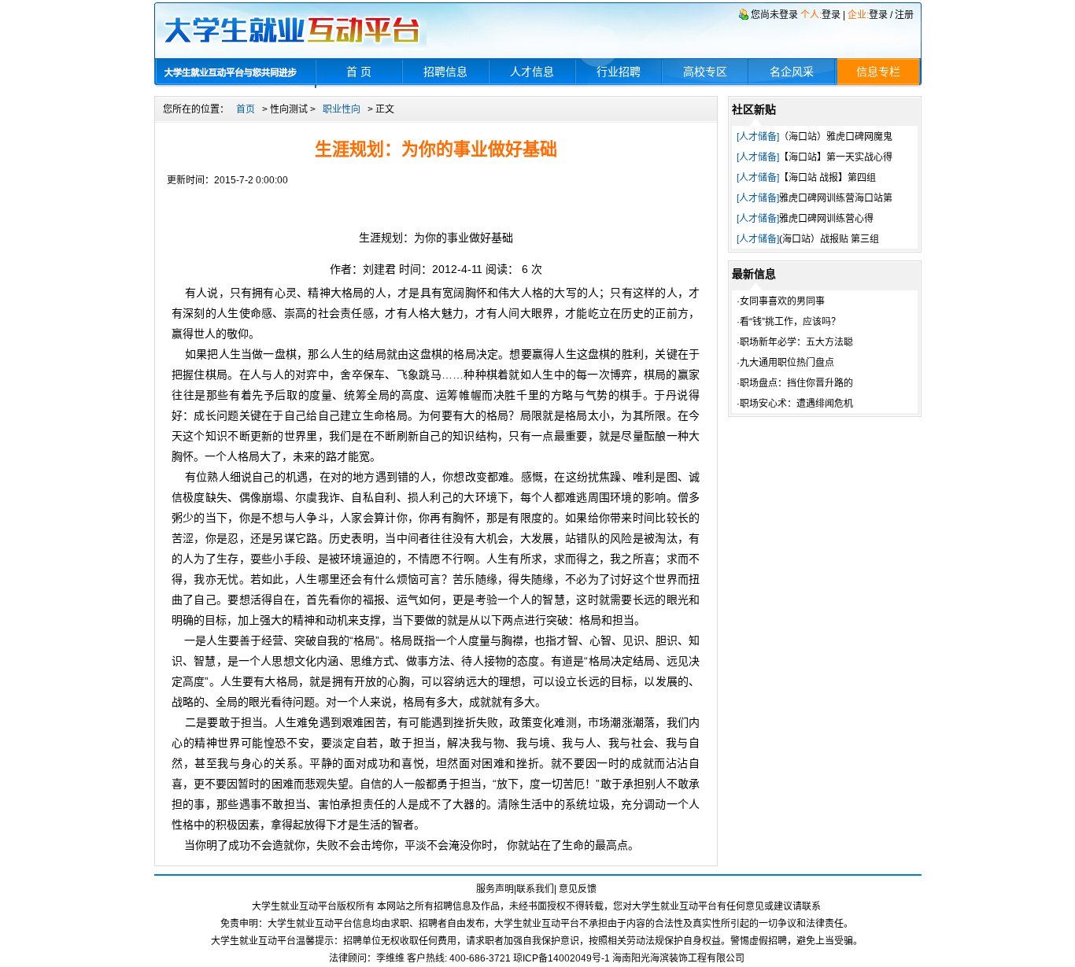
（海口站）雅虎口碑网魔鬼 (835, 136)
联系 (811, 906)
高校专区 (705, 71)
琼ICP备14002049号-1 (562, 958)
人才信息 (532, 71)
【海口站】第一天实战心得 (835, 157)
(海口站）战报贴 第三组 (829, 239)
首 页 (358, 71)
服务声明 (495, 889)
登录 (831, 14)
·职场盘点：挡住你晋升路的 (795, 383)
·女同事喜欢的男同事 (781, 301)
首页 (245, 109)
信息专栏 (878, 71)
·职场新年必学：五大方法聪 (795, 342)
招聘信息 (445, 71)
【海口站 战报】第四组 (827, 177)
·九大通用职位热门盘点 (785, 362)
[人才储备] (758, 136)
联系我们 (535, 889)
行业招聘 (619, 71)
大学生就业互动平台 (310, 923)
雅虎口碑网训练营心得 (826, 218)
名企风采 (792, 71)
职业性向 (341, 109)
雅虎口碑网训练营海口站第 (835, 198)
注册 (904, 14)
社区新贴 (754, 109)
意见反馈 (578, 889)
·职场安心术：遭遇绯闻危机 (795, 403)
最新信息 (754, 274)
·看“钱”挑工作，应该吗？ (788, 321)
